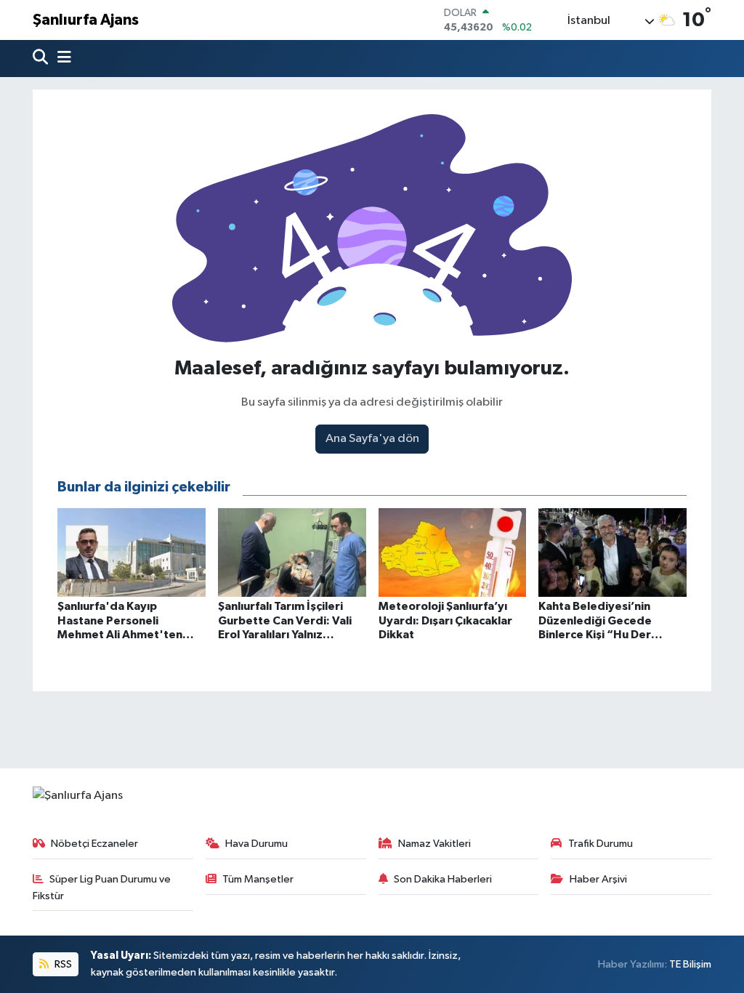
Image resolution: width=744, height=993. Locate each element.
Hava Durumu (256, 843)
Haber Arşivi (598, 879)
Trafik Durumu (600, 843)
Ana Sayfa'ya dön (372, 439)
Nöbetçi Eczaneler (94, 843)
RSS (62, 964)
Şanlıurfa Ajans (86, 20)
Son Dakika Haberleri (443, 879)
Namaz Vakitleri (434, 843)
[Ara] (42, 58)
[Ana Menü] (61, 58)
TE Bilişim (690, 964)
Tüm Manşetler (258, 879)
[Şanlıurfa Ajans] (78, 795)
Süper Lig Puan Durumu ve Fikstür (102, 887)
